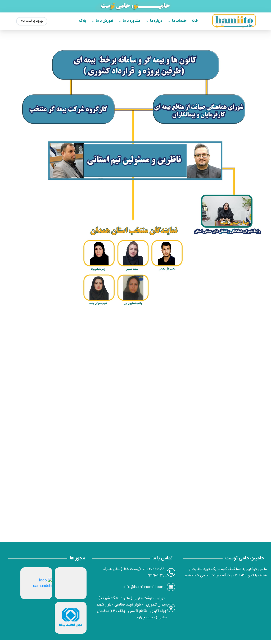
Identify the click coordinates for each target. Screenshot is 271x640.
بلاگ (82, 21)
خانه (195, 21)
